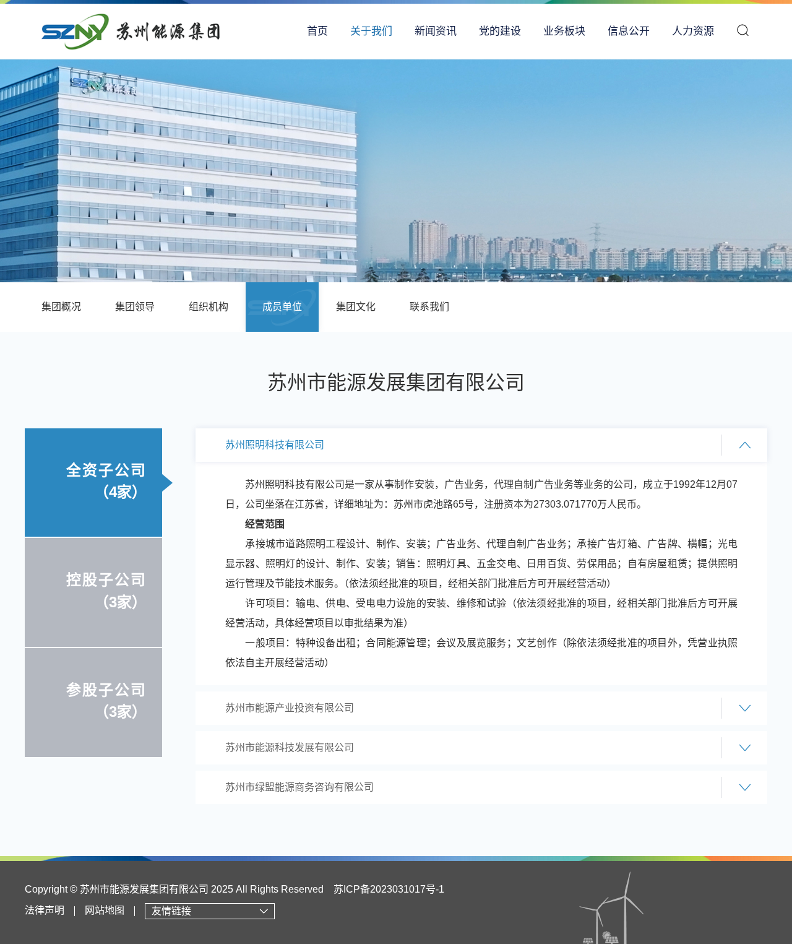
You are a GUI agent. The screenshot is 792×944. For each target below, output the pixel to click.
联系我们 (429, 306)
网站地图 (104, 911)
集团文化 (356, 306)
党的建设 (500, 31)
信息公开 (629, 31)
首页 (317, 31)
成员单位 (282, 306)
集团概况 (61, 306)
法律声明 (44, 911)
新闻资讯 (436, 31)
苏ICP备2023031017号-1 (389, 889)
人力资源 (693, 31)
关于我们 (371, 31)
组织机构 (208, 306)
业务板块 (564, 31)
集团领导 (135, 306)
